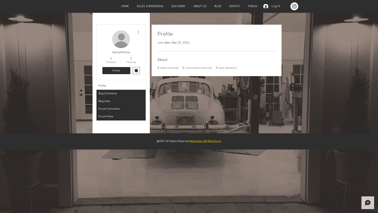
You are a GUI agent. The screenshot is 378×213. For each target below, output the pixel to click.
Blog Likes (104, 101)
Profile (102, 86)
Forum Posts (105, 116)
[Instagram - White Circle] (294, 6)
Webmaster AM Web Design (205, 141)
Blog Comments (107, 93)
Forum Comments (109, 109)
